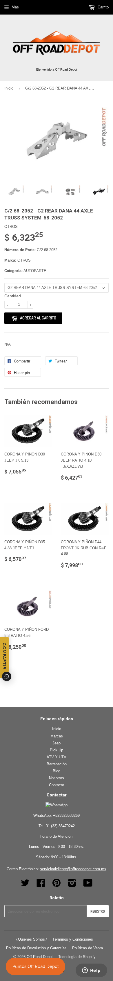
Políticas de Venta (87, 948)
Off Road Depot (40, 957)
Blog (56, 771)
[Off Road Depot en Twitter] (25, 885)
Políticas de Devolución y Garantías (36, 948)
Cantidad (12, 296)
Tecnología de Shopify (77, 957)
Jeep (56, 743)
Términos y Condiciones (72, 939)
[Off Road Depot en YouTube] (87, 885)
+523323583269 (66, 815)
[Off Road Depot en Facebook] (41, 885)
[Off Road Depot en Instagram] (72, 885)
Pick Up (56, 750)
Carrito (102, 7)
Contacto (56, 785)
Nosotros (56, 778)
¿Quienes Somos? (31, 939)
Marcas (56, 736)
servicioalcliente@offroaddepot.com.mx (73, 869)
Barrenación (57, 764)
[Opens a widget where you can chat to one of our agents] (91, 971)
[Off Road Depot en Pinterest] (56, 885)
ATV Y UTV (56, 757)
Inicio (8, 88)
